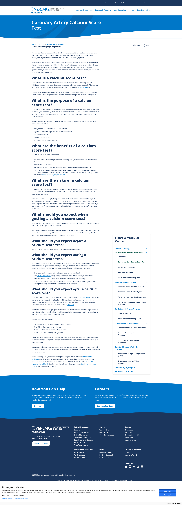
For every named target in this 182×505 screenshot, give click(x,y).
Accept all (167, 491)
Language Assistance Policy (122, 480)
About (129, 3)
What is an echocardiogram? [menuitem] (129, 278)
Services (41, 44)
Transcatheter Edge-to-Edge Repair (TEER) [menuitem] (131, 355)
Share (148, 45)
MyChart (70, 305)
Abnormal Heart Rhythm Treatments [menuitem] (132, 297)
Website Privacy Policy (64, 480)
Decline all (167, 495)
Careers (138, 3)
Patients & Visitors (102, 10)
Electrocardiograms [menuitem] (125, 272)
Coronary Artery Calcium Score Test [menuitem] (131, 262)
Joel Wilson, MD (85, 297)
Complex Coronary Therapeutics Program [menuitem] (130, 334)
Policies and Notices (82, 480)
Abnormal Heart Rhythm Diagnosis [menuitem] (131, 287)
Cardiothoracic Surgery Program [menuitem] (127, 309)
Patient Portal (120, 3)
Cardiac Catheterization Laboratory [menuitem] (132, 328)
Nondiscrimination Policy (100, 480)
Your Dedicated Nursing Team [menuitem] (129, 319)
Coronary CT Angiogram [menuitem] (127, 267)
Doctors (132, 10)
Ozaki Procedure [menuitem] (124, 313)
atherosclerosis (83, 87)
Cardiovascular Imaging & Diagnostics (46, 47)
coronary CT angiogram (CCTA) (53, 175)
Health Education (119, 10)
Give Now (38, 406)
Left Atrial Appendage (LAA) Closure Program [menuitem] (132, 303)
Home (34, 44)
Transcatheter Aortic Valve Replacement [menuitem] (128, 362)
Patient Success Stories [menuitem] (124, 371)
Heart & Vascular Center (56, 44)
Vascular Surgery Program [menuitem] (125, 368)
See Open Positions (105, 406)
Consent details (7, 498)
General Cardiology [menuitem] (122, 249)
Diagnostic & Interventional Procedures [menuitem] (128, 341)
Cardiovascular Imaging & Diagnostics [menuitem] (129, 252)
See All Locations (41, 444)
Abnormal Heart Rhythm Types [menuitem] (130, 292)
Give (148, 10)
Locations (140, 10)
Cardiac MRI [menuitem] (122, 257)
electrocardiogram (44, 276)
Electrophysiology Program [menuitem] (125, 282)
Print (138, 45)
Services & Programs (84, 10)
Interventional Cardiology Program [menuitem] (128, 323)
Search (110, 3)
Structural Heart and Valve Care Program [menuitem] (127, 348)
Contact (147, 3)
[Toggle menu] (148, 249)
